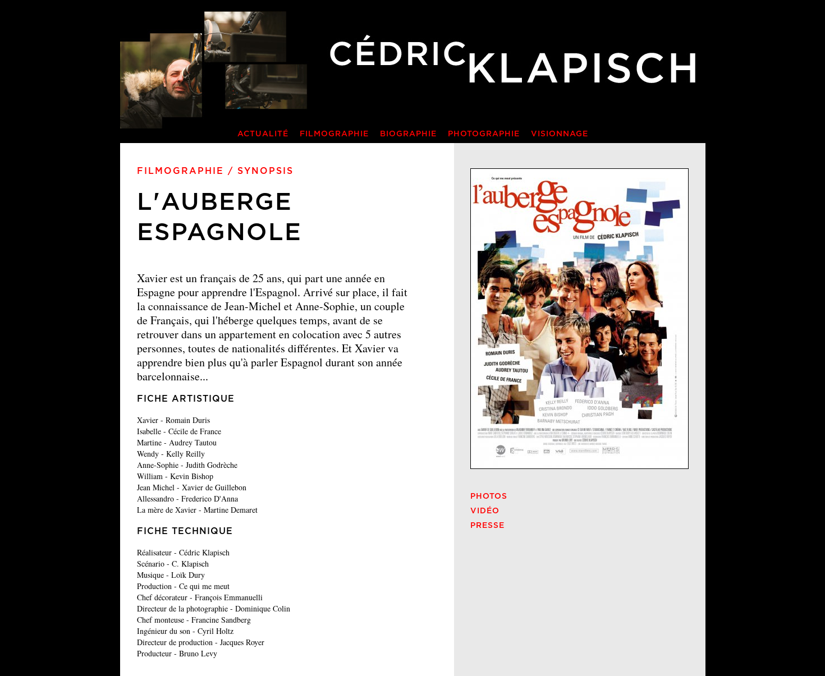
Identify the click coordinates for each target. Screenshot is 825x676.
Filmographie (334, 134)
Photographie (484, 134)
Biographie (408, 134)
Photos (488, 496)
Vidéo (484, 511)
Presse (487, 526)
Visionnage (559, 134)
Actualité (262, 134)
